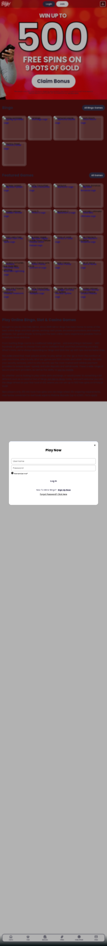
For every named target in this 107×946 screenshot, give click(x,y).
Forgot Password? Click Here (53, 494)
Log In (53, 481)
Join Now (53, 490)
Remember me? (21, 473)
